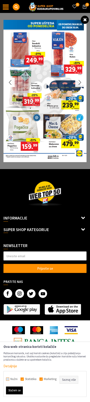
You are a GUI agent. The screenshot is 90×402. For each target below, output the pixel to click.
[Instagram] (19, 293)
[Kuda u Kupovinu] (46, 6)
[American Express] (54, 330)
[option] (45, 91)
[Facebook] (7, 293)
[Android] (21, 309)
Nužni (14, 379)
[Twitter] (31, 293)
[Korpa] (83, 11)
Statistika (30, 379)
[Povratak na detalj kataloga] (85, 19)
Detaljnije (10, 366)
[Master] (36, 330)
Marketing (50, 379)
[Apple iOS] (63, 309)
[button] (16, 6)
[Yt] (43, 293)
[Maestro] (18, 330)
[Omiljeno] (74, 4)
